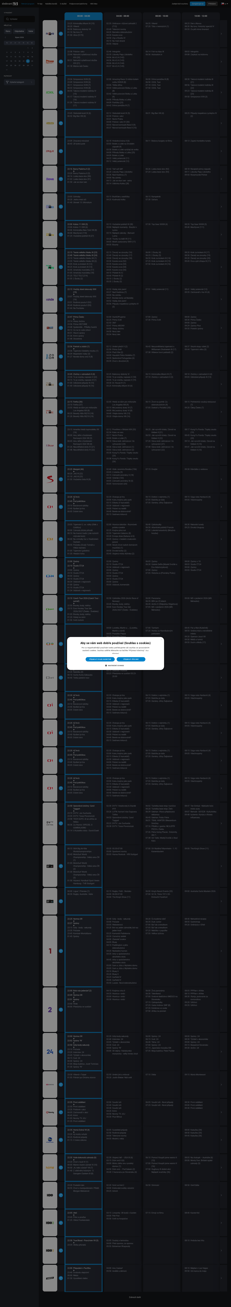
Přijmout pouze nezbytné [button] (100, 659)
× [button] (161, 640)
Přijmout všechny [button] (131, 659)
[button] (115, 665)
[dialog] (115, 653)
